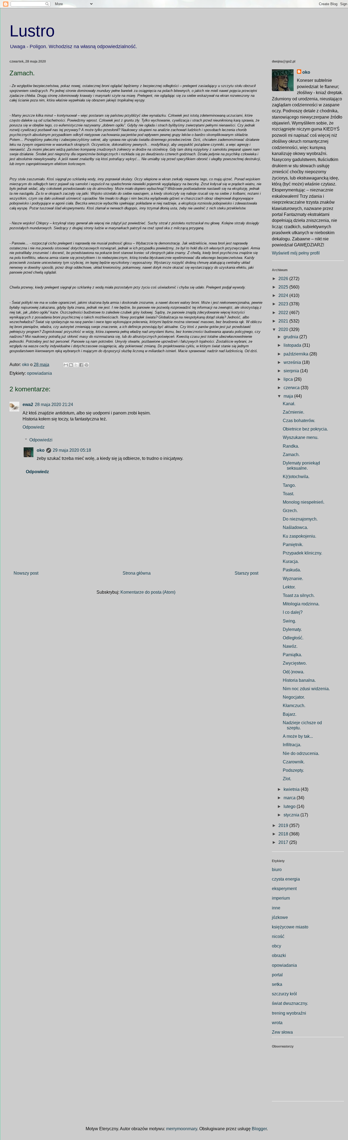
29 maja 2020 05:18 (72, 450)
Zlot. (287, 778)
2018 (283, 834)
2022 (283, 312)
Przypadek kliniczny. (302, 553)
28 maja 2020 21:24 (54, 404)
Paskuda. (292, 570)
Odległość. (293, 638)
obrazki (279, 955)
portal (277, 974)
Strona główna (137, 573)
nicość (278, 936)
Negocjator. (294, 697)
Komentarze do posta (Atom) (147, 592)
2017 (283, 842)
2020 (283, 329)
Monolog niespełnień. (303, 502)
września (293, 362)
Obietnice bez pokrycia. (305, 429)
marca (290, 797)
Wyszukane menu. (300, 437)
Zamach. (291, 454)
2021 (283, 321)
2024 (283, 295)
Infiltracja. (292, 744)
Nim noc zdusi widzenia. (306, 688)
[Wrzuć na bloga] (71, 365)
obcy (276, 946)
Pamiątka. (292, 654)
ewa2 (28, 404)
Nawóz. (290, 646)
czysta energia (286, 879)
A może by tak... (298, 736)
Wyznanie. (293, 578)
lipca (289, 379)
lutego (290, 806)
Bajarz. (289, 714)
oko (41, 450)
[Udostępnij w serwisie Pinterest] (86, 365)
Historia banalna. (299, 680)
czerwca (292, 387)
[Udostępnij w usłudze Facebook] (81, 365)
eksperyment (284, 888)
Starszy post (246, 573)
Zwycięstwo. (295, 663)
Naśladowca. (295, 527)
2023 (283, 304)
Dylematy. (292, 629)
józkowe (280, 917)
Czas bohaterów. (299, 420)
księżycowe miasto (290, 927)
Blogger (259, 1128)
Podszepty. (293, 770)
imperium (281, 898)
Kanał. (289, 403)
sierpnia (292, 370)
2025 (283, 287)
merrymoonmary (181, 1128)
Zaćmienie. (293, 412)
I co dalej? (293, 612)
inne (276, 908)
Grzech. (290, 510)
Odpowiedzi (40, 440)
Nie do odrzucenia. (301, 753)
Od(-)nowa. (293, 672)
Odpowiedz (34, 427)
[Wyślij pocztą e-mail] (66, 365)
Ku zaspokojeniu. (299, 536)
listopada (293, 345)
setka (277, 984)
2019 (283, 825)
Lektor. (289, 587)
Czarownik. (293, 762)
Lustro (32, 31)
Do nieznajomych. (300, 519)
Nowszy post (26, 573)
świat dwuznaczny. (290, 1003)
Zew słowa (282, 1032)
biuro (277, 869)
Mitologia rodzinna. (301, 604)
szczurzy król (284, 994)
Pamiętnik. (293, 544)
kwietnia (292, 789)
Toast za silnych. (299, 595)
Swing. (289, 621)
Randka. (291, 446)
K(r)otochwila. (296, 476)
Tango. (289, 485)
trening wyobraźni (289, 1013)
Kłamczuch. (294, 705)
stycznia (292, 815)
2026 (283, 278)
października (296, 354)
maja (289, 396)
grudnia (291, 336)
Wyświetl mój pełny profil (296, 253)
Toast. (288, 493)
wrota (277, 1022)
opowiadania (39, 373)
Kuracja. (291, 561)
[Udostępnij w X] (76, 365)
